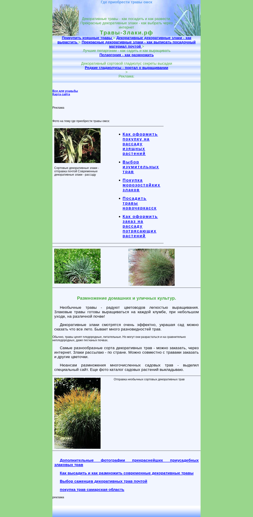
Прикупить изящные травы (87, 38)
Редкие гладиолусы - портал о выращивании (126, 68)
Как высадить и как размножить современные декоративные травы (127, 473)
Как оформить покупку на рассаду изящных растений (140, 144)
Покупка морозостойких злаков (141, 185)
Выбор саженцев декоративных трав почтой (103, 481)
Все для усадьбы (65, 91)
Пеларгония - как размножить (126, 55)
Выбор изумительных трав (141, 167)
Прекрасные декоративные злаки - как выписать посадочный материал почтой (139, 44)
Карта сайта (61, 94)
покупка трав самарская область (92, 489)
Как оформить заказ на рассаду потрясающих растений (140, 226)
